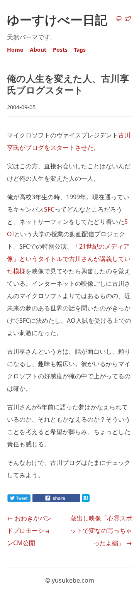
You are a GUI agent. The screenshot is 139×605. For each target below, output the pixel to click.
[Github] (119, 19)
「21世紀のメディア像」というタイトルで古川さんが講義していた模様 (69, 258)
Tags (80, 49)
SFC (49, 209)
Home (15, 49)
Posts (60, 49)
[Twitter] (128, 19)
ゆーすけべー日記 (57, 19)
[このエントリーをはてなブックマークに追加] (98, 499)
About (38, 49)
